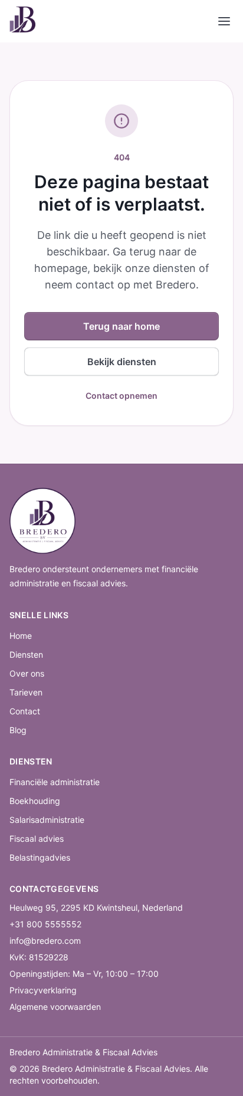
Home (20, 636)
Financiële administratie (54, 782)
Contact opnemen (121, 396)
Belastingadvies (39, 857)
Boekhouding (34, 801)
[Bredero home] (22, 21)
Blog (18, 730)
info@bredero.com (45, 941)
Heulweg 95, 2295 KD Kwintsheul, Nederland (96, 908)
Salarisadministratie (46, 820)
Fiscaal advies (36, 839)
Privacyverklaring (43, 990)
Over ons (26, 673)
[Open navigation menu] (224, 21)
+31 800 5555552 (45, 924)
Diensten (26, 654)
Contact (24, 711)
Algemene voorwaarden (55, 1007)
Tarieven (25, 692)
